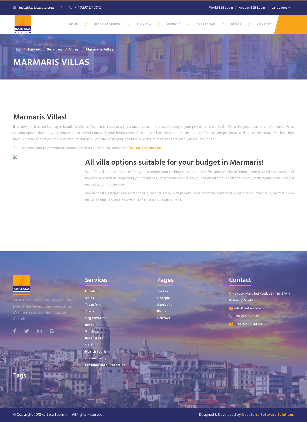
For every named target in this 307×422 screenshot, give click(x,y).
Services (54, 49)
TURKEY (142, 24)
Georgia (163, 298)
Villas (74, 49)
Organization (95, 318)
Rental (90, 324)
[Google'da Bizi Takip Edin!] (52, 331)
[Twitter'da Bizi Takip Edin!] (26, 331)
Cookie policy (95, 358)
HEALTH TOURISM (107, 24)
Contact (163, 318)
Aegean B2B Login (252, 7)
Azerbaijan (165, 304)
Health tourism (97, 351)
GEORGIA (174, 24)
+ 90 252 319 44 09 (248, 324)
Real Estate (94, 338)
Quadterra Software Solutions (267, 415)
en (18, 49)
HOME (73, 24)
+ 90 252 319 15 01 (87, 8)
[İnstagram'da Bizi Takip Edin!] (39, 331)
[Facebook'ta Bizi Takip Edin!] (14, 331)
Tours (89, 311)
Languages (280, 7)
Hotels (90, 291)
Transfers (93, 304)
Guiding (91, 331)
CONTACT (264, 24)
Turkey (33, 49)
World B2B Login (221, 7)
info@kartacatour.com (36, 8)
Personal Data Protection (105, 365)
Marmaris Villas (99, 49)
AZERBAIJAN (205, 24)
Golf (88, 345)
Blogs (161, 311)
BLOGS (236, 24)
